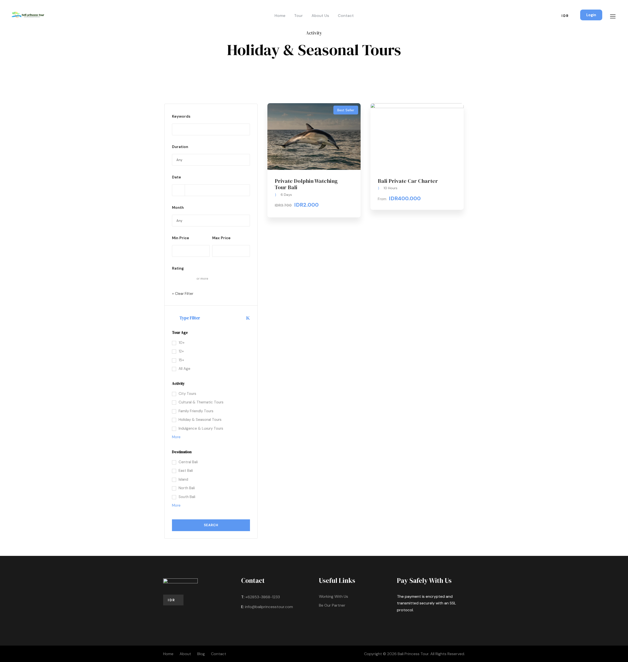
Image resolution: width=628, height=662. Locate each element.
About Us (320, 15)
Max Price (221, 238)
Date (176, 177)
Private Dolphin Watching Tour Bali (306, 184)
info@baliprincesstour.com (269, 606)
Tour (298, 15)
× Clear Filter (182, 293)
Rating (178, 268)
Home (280, 15)
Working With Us (333, 596)
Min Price (180, 238)
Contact (346, 15)
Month (178, 207)
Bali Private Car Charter (408, 181)
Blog (201, 653)
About (185, 653)
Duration (180, 146)
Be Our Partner (332, 605)
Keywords (181, 116)
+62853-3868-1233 (262, 597)
